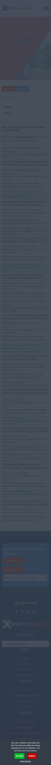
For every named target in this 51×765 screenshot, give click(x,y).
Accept (19, 756)
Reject (32, 756)
